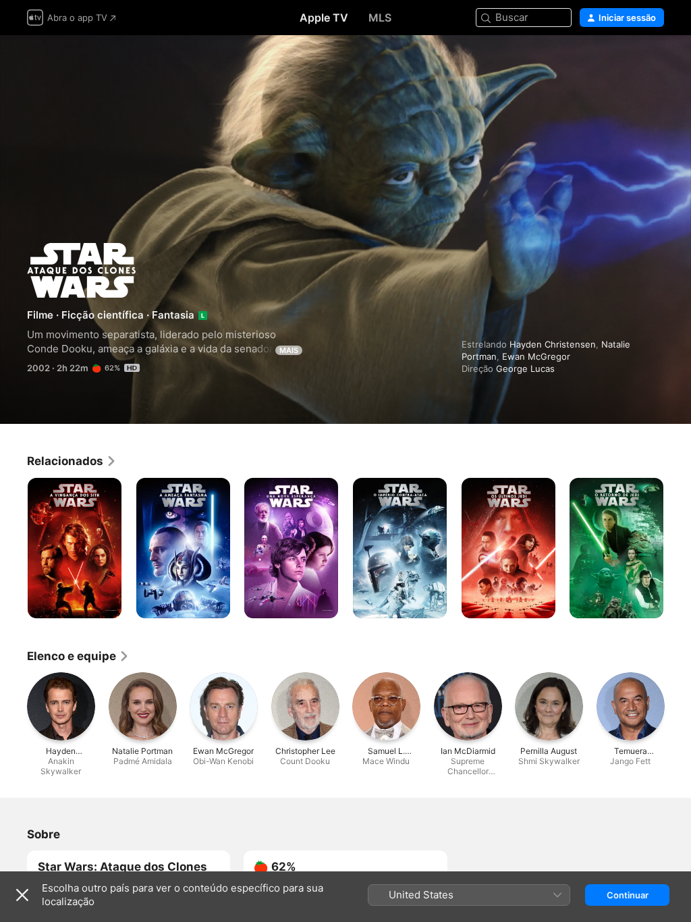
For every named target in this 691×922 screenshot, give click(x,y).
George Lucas (525, 368)
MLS (379, 17)
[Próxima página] (677, 548)
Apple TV (324, 17)
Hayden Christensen (552, 344)
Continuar (627, 895)
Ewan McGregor (536, 356)
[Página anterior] (13, 548)
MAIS (288, 350)
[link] (72, 461)
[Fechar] (22, 895)
